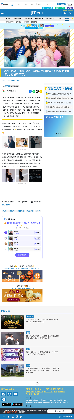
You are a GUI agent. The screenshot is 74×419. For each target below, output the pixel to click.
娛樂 (28, 333)
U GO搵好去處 (48, 8)
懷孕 (38, 211)
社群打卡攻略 (60, 8)
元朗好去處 (30, 391)
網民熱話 (29, 400)
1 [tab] (33, 24)
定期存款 (34, 22)
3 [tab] (36, 24)
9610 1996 (6, 205)
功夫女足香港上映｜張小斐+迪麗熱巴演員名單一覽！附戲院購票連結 (42, 320)
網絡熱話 (21, 211)
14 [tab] (38, 29)
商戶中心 (70, 8)
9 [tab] (36, 26)
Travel (18, 4)
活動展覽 (29, 389)
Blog (39, 4)
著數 (5, 211)
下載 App (62, 4)
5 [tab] (40, 24)
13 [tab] (36, 29)
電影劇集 (30, 316)
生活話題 (11, 80)
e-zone (47, 4)
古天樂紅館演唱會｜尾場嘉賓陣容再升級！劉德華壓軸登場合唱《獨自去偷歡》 (42, 337)
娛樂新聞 (26, 22)
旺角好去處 (48, 391)
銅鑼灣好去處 (58, 389)
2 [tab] (35, 24)
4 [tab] (38, 24)
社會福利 (36, 394)
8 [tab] (35, 26)
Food (25, 4)
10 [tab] (38, 26)
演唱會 (8, 18)
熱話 (18, 80)
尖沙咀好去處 (47, 389)
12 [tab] (42, 26)
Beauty (33, 4)
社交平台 (30, 211)
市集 (35, 389)
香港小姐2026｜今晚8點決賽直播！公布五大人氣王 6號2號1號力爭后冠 (42, 353)
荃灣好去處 (39, 391)
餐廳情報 (61, 391)
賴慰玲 (12, 211)
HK (12, 4)
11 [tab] (40, 26)
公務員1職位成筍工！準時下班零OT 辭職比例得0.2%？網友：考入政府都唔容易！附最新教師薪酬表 (42, 370)
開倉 (39, 389)
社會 (55, 391)
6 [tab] (42, 24)
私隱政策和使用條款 (11, 412)
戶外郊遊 (29, 394)
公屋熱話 (18, 22)
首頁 (4, 80)
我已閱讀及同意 (59, 411)
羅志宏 (7, 86)
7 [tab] (33, 26)
